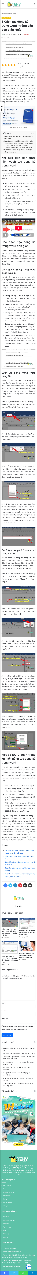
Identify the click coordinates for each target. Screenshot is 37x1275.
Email (4, 1011)
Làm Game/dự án (8, 1192)
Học (4, 1189)
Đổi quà (5, 1199)
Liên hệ (5, 1237)
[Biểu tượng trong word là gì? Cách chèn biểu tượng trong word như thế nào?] (10, 922)
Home (5, 13)
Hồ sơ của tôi (7, 1202)
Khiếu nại (6, 1234)
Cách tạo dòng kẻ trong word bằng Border (19, 147)
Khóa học (6, 1223)
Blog (4, 1230)
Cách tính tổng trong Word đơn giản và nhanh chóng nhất (26, 955)
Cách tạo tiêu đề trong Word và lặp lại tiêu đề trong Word (27, 932)
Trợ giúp (6, 1206)
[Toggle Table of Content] (31, 133)
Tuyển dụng (7, 1227)
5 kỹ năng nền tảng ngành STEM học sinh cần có (19, 1053)
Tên (3, 1003)
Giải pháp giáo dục (9, 1220)
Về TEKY (6, 1217)
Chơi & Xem (7, 1185)
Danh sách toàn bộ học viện (12, 1266)
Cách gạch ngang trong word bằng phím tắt (20, 143)
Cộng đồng (6, 1195)
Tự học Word (12, 13)
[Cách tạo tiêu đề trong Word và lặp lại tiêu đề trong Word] (27, 923)
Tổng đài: (6, 1248)
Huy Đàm (7, 34)
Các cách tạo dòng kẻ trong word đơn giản (18, 141)
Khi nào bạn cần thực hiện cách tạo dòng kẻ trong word (18, 138)
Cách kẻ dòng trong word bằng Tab (17, 145)
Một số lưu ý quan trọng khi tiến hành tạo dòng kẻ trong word (18, 151)
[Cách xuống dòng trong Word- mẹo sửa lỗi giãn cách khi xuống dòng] (10, 947)
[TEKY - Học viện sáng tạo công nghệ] (13, 4)
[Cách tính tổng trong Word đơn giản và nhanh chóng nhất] (27, 946)
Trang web (5, 1018)
